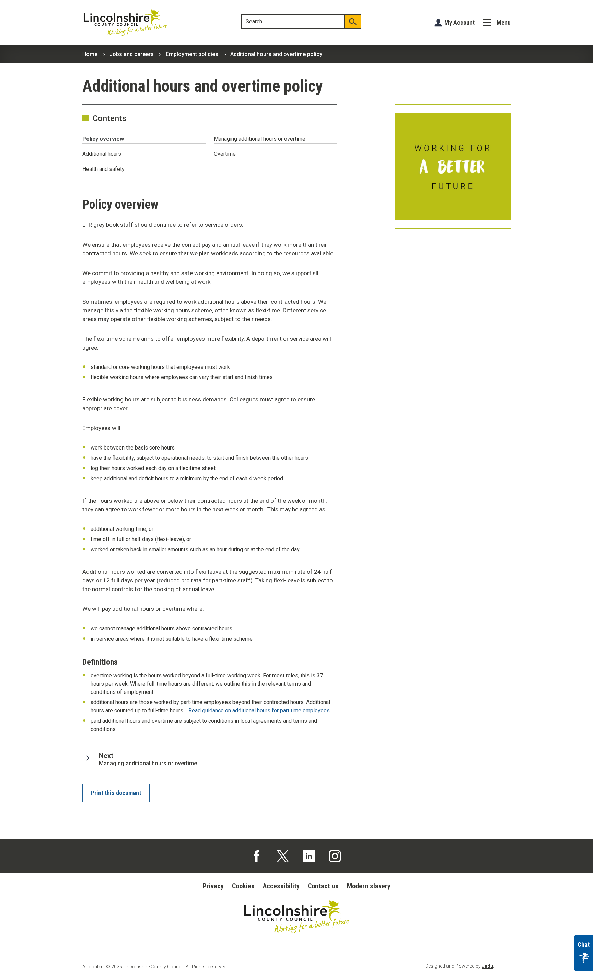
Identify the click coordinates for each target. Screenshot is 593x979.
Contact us (323, 886)
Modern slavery (369, 886)
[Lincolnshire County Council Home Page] (125, 22)
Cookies (243, 886)
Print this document (116, 792)
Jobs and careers (131, 54)
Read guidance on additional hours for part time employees (259, 710)
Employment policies (192, 54)
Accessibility (281, 886)
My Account (459, 22)
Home (89, 54)
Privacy (213, 886)
